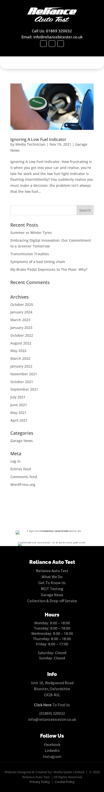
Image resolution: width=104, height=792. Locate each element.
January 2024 (21, 312)
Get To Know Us (52, 582)
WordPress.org (22, 484)
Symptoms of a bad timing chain (37, 261)
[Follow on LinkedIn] (52, 43)
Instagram (52, 756)
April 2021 (19, 420)
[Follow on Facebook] (43, 43)
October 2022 (21, 335)
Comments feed (23, 476)
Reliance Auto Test (52, 570)
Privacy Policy (40, 781)
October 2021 (21, 381)
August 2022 (20, 343)
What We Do (52, 576)
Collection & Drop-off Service (52, 600)
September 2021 (24, 389)
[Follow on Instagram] (60, 43)
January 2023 (21, 327)
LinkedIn (52, 750)
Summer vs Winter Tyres (31, 232)
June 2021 (18, 404)
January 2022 (21, 366)
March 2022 (20, 358)
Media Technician (30, 144)
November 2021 (23, 374)
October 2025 (21, 304)
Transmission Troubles (29, 253)
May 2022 (18, 350)
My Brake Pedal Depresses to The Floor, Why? (48, 269)
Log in (15, 461)
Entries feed (20, 469)
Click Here (42, 704)
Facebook (52, 744)
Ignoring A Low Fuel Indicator (38, 139)
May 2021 (18, 412)
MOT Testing (52, 588)
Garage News (21, 440)
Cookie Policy (65, 781)
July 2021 (17, 397)
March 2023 (20, 319)
